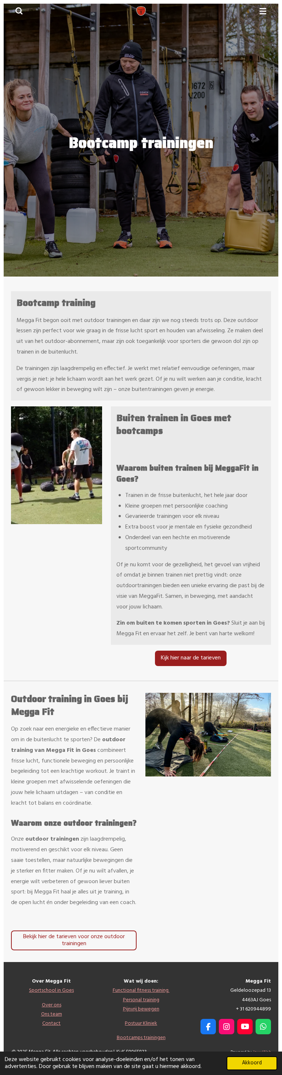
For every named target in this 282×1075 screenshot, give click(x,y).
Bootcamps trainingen (141, 1038)
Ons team (51, 1014)
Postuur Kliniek (141, 1023)
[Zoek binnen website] (19, 11)
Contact (51, 1023)
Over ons (51, 1005)
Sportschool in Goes (51, 990)
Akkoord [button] (252, 1063)
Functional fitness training (141, 990)
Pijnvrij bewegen (141, 1009)
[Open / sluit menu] (263, 11)
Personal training (141, 1000)
